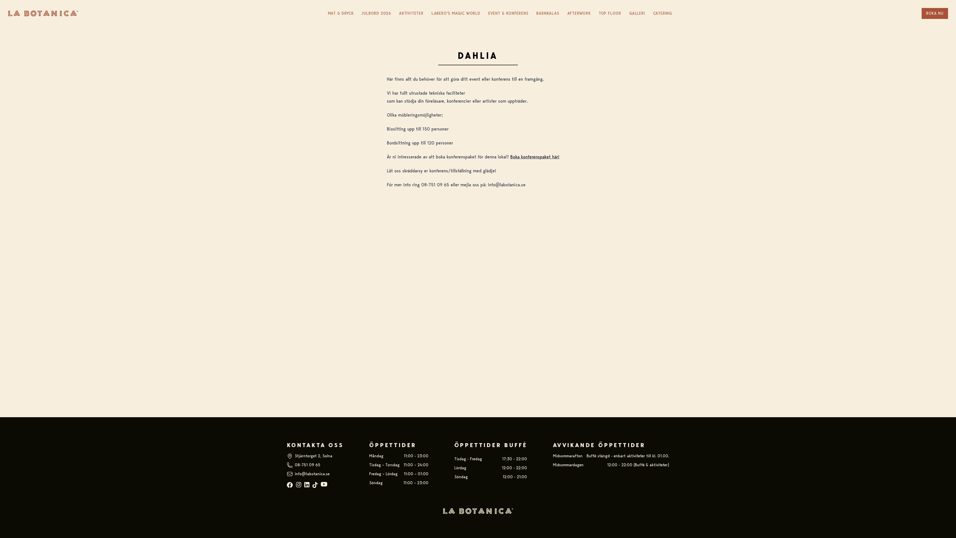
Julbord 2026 (376, 13)
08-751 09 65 (307, 465)
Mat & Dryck (341, 13)
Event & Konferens (508, 13)
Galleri (637, 13)
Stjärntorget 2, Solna (313, 456)
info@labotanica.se (312, 473)
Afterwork (579, 13)
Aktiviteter (411, 13)
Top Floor (610, 13)
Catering (662, 13)
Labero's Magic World (455, 13)
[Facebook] (290, 485)
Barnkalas (547, 13)
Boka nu (935, 13)
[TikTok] (315, 485)
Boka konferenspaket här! (534, 156)
